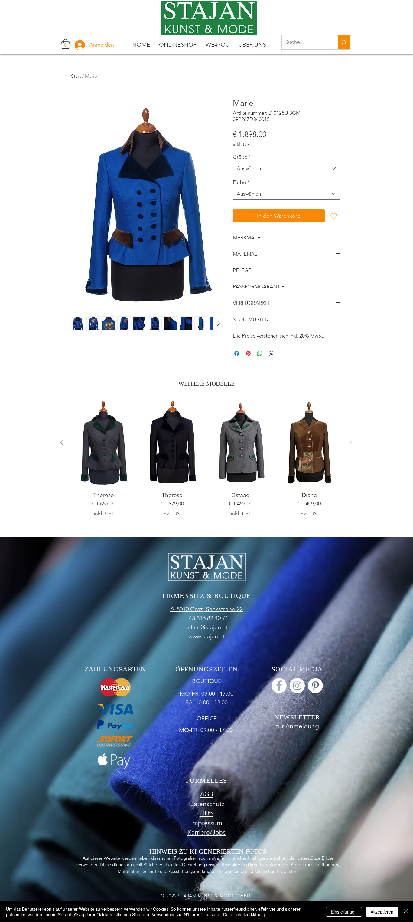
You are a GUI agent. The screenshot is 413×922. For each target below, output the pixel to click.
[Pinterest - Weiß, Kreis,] (315, 685)
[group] (206, 461)
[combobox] (286, 168)
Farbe (241, 182)
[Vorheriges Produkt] (61, 442)
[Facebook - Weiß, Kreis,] (279, 685)
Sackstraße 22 (224, 609)
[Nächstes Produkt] (351, 442)
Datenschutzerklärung (244, 914)
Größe (242, 157)
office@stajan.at (206, 627)
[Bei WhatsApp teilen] (259, 353)
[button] (65, 44)
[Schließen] (405, 911)
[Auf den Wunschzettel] (333, 215)
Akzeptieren (382, 912)
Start (76, 76)
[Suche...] (344, 42)
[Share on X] (271, 353)
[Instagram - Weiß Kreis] (297, 685)
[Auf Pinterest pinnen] (248, 353)
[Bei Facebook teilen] (236, 353)
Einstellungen (344, 912)
